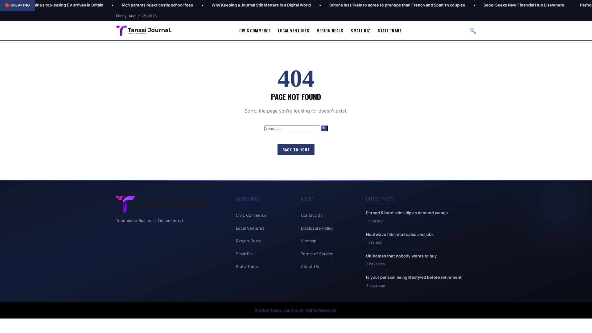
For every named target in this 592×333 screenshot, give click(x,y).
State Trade (390, 30)
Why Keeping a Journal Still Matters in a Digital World (244, 5)
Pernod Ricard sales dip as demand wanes (407, 212)
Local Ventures (293, 30)
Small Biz (360, 30)
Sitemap (308, 240)
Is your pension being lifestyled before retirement (414, 277)
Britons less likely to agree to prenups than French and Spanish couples (381, 5)
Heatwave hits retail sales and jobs (400, 234)
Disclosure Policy (317, 228)
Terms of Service (317, 253)
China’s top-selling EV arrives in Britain (50, 5)
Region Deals (330, 30)
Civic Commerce (254, 30)
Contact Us (312, 215)
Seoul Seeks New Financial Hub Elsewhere (507, 5)
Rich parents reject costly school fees (141, 5)
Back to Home (296, 149)
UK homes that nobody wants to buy (401, 255)
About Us (310, 266)
